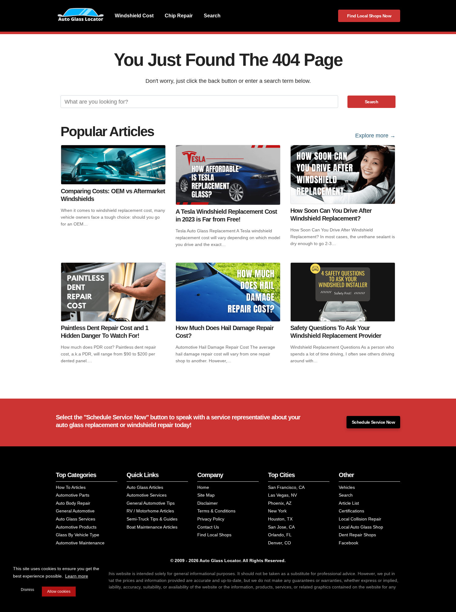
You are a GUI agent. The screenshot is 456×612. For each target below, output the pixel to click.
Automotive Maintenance (80, 542)
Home (203, 487)
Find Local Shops (214, 534)
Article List (349, 503)
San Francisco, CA (286, 487)
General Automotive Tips (151, 503)
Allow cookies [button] (58, 591)
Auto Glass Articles (145, 487)
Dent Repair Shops (357, 534)
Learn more (76, 576)
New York (277, 510)
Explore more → (375, 135)
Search (212, 15)
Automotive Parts (72, 495)
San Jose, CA (281, 527)
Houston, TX (280, 518)
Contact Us (208, 527)
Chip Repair (179, 15)
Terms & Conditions (216, 510)
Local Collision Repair (360, 518)
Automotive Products (76, 527)
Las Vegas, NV (282, 495)
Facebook (348, 542)
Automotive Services (147, 495)
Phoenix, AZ (280, 503)
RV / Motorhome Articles (150, 510)
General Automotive (75, 510)
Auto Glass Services (75, 518)
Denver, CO (279, 542)
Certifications (351, 510)
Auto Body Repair (73, 503)
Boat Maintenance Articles (152, 527)
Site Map (206, 495)
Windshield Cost (134, 15)
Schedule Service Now (373, 422)
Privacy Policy (210, 518)
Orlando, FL (280, 534)
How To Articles (71, 487)
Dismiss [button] (27, 589)
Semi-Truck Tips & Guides (152, 518)
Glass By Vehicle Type (77, 534)
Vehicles (347, 487)
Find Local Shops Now (369, 15)
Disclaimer (207, 503)
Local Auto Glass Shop (361, 527)
